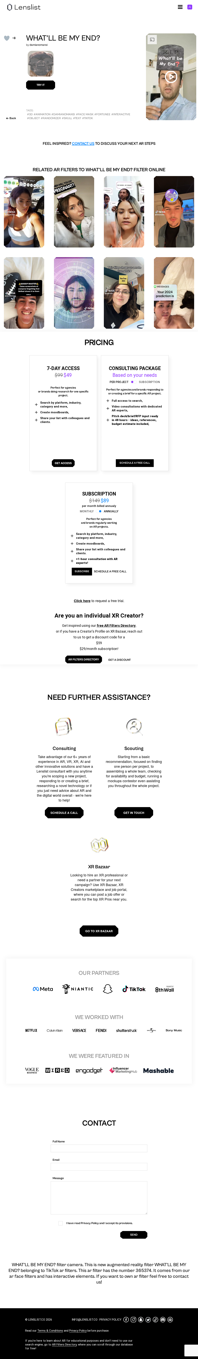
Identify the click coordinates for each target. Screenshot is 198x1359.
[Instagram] (133, 1319)
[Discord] (163, 1319)
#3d (30, 114)
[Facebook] (126, 1319)
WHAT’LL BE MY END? (63, 38)
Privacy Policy (78, 1330)
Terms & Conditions (50, 1330)
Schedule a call (64, 813)
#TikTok (87, 118)
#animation (42, 114)
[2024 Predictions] (174, 212)
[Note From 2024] (124, 293)
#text (77, 118)
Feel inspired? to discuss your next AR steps (99, 143)
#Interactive (120, 114)
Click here (82, 600)
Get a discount (119, 660)
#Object (33, 118)
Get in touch (133, 813)
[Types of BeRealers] (24, 293)
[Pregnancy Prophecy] (74, 212)
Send (133, 1234)
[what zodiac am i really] (74, 293)
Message (58, 1178)
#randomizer (51, 118)
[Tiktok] (155, 1319)
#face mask (84, 114)
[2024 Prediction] (174, 293)
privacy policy (110, 1319)
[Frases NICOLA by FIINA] (124, 212)
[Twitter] (148, 1320)
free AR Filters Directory (116, 626)
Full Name (59, 1141)
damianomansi (39, 45)
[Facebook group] (170, 1319)
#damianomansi (63, 114)
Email (56, 1160)
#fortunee (102, 114)
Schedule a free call (110, 571)
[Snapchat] (140, 1319)
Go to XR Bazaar (99, 931)
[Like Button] (7, 38)
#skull (67, 118)
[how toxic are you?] (24, 212)
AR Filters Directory (64, 1344)
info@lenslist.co (84, 1319)
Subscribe (82, 571)
